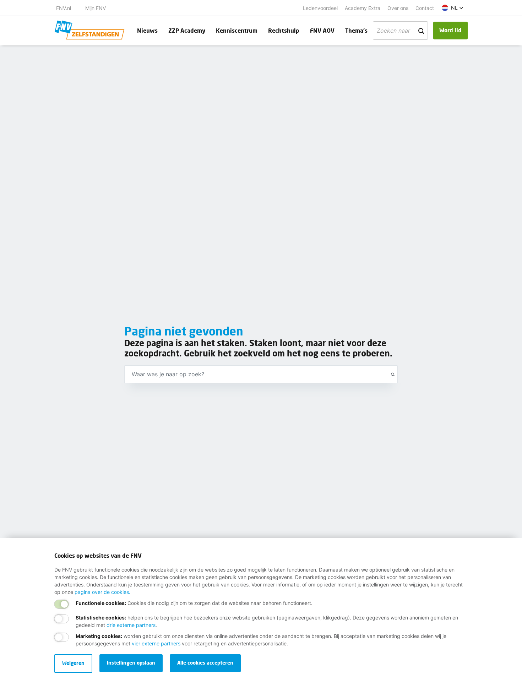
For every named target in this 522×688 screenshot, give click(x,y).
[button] (452, 8)
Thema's (356, 30)
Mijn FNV (95, 8)
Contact (424, 8)
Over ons (397, 8)
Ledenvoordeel (320, 8)
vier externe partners (156, 643)
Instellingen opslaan (131, 663)
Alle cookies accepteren (205, 663)
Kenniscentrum (236, 30)
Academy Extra (362, 8)
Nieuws (147, 30)
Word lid (450, 30)
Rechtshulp (283, 30)
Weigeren (73, 663)
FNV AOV (322, 30)
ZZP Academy (186, 30)
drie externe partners (131, 625)
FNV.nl (63, 8)
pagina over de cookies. (102, 592)
